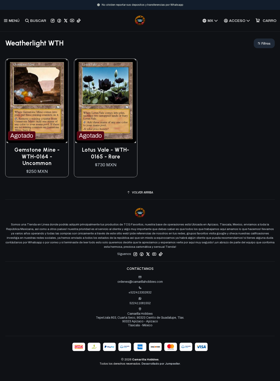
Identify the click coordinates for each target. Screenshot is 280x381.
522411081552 (140, 303)
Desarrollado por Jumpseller (161, 363)
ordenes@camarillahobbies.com (140, 281)
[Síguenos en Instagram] (52, 20)
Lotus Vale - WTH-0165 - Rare (105, 153)
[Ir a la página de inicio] (140, 20)
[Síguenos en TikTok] (78, 20)
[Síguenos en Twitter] (65, 20)
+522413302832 (140, 292)
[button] (264, 43)
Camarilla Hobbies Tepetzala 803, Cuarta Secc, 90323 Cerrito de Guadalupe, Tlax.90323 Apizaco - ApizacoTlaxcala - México (140, 319)
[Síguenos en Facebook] (59, 20)
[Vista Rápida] (60, 101)
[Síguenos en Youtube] (72, 20)
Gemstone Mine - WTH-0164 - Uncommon (37, 156)
